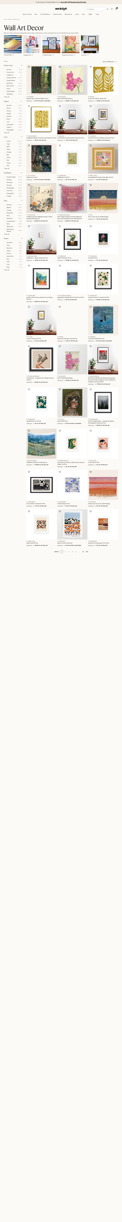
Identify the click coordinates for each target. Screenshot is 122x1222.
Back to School (27, 14)
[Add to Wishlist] (29, 67)
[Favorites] (112, 9)
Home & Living (57, 14)
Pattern (6, 238)
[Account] (107, 9)
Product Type (8, 65)
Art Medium (7, 173)
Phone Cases (68, 14)
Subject (6, 101)
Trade (97, 14)
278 (83, 551)
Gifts (83, 14)
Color (6, 137)
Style (5, 201)
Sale (90, 14)
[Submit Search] (88, 9)
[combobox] (95, 9)
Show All (6, 97)
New (36, 14)
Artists (77, 14)
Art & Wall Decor (45, 14)
